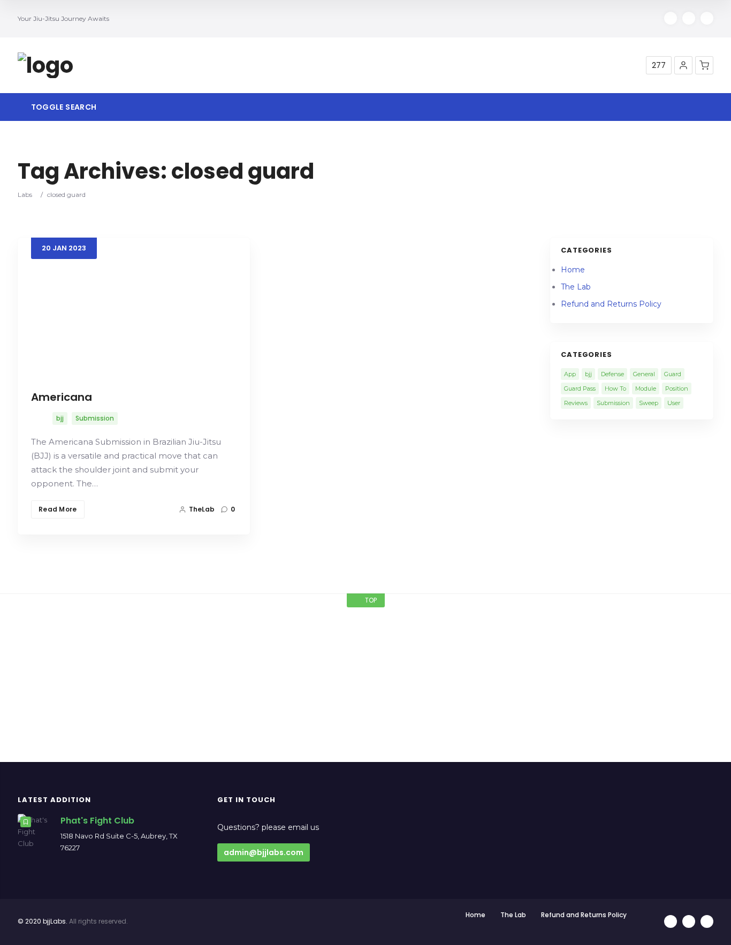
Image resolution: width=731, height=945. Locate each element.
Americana (61, 397)
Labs (25, 194)
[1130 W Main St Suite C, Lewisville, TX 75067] (93, 632)
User (673, 403)
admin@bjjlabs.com (263, 852)
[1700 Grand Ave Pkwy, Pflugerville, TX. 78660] (274, 632)
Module (645, 388)
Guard (672, 374)
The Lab (576, 287)
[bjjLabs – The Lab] (45, 65)
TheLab (202, 509)
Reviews (576, 403)
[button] (683, 65)
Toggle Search (62, 107)
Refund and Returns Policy (611, 304)
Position (676, 388)
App (570, 374)
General (644, 374)
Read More (58, 509)
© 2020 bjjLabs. (42, 921)
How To (615, 388)
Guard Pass (580, 388)
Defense (612, 374)
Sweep (648, 403)
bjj (60, 418)
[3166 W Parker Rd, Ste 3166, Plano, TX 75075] (637, 632)
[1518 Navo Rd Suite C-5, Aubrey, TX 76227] (456, 632)
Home (573, 270)
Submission (94, 418)
